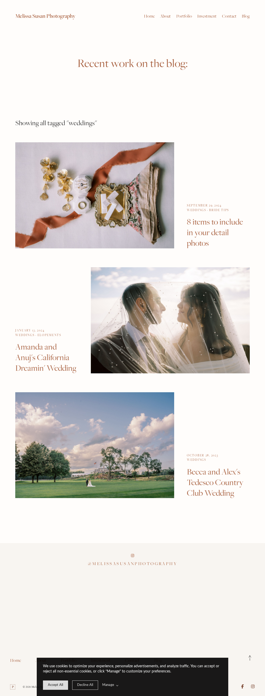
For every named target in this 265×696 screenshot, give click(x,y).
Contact (229, 16)
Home (149, 16)
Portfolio (184, 16)
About (165, 16)
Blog (246, 16)
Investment (207, 16)
